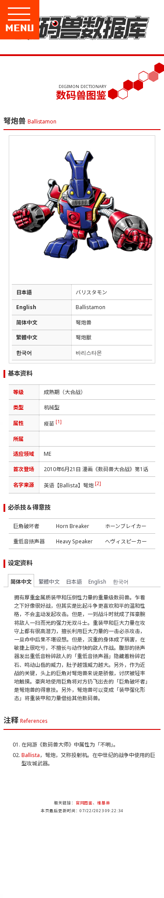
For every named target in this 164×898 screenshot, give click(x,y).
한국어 (121, 581)
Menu (49, 28)
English (97, 581)
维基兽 (103, 803)
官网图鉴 (84, 803)
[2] (98, 483)
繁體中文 (48, 581)
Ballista (30, 755)
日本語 (74, 581)
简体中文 (20, 581)
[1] (59, 422)
